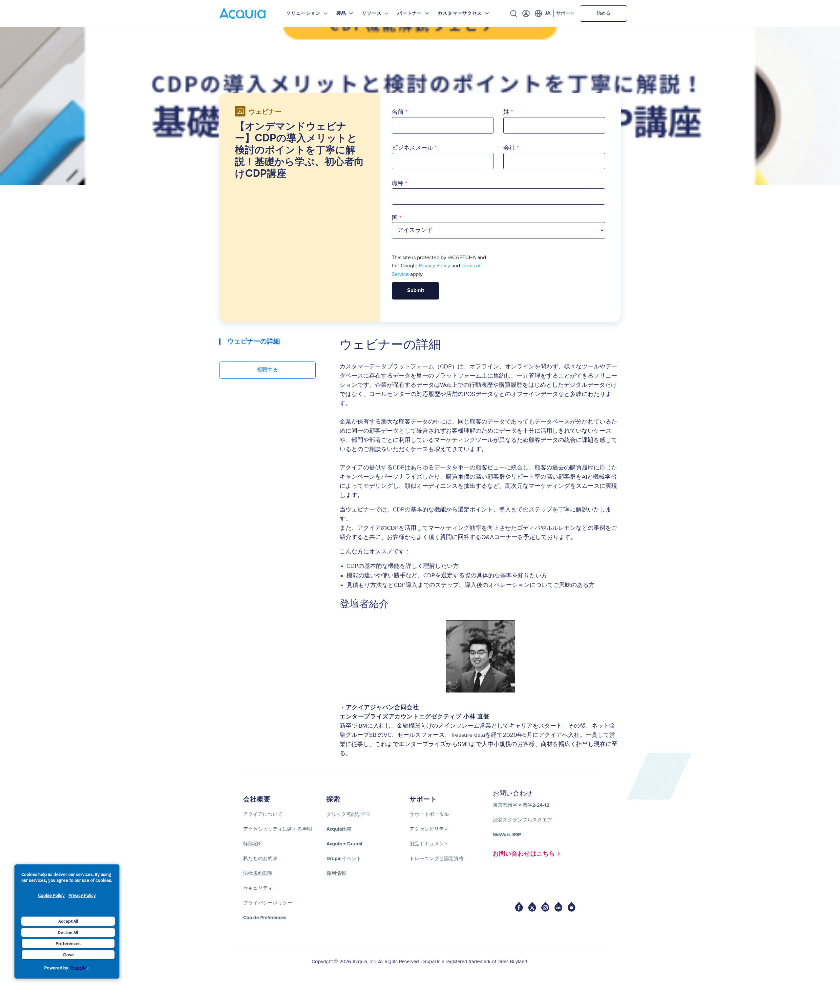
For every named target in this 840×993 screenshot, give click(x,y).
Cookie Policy (51, 895)
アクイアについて (263, 814)
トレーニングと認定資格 (437, 859)
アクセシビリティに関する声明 (277, 829)
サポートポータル (429, 814)
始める (603, 13)
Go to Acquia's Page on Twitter (532, 906)
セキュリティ (258, 888)
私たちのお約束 (260, 859)
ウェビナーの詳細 (253, 341)
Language (543, 13)
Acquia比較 (339, 829)
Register (526, 13)
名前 (398, 112)
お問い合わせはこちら (524, 854)
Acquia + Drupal (344, 844)
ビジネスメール (412, 147)
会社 (509, 147)
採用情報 (336, 873)
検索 (513, 13)
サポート (565, 13)
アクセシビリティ (429, 829)
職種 (398, 183)
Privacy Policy (82, 895)
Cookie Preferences (264, 918)
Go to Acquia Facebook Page (519, 906)
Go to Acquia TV (571, 906)
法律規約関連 (258, 873)
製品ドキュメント (429, 844)
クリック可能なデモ (348, 814)
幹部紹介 (253, 844)
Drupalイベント (343, 859)
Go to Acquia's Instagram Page (545, 906)
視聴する (267, 370)
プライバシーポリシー (267, 903)
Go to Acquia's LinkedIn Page (558, 906)
